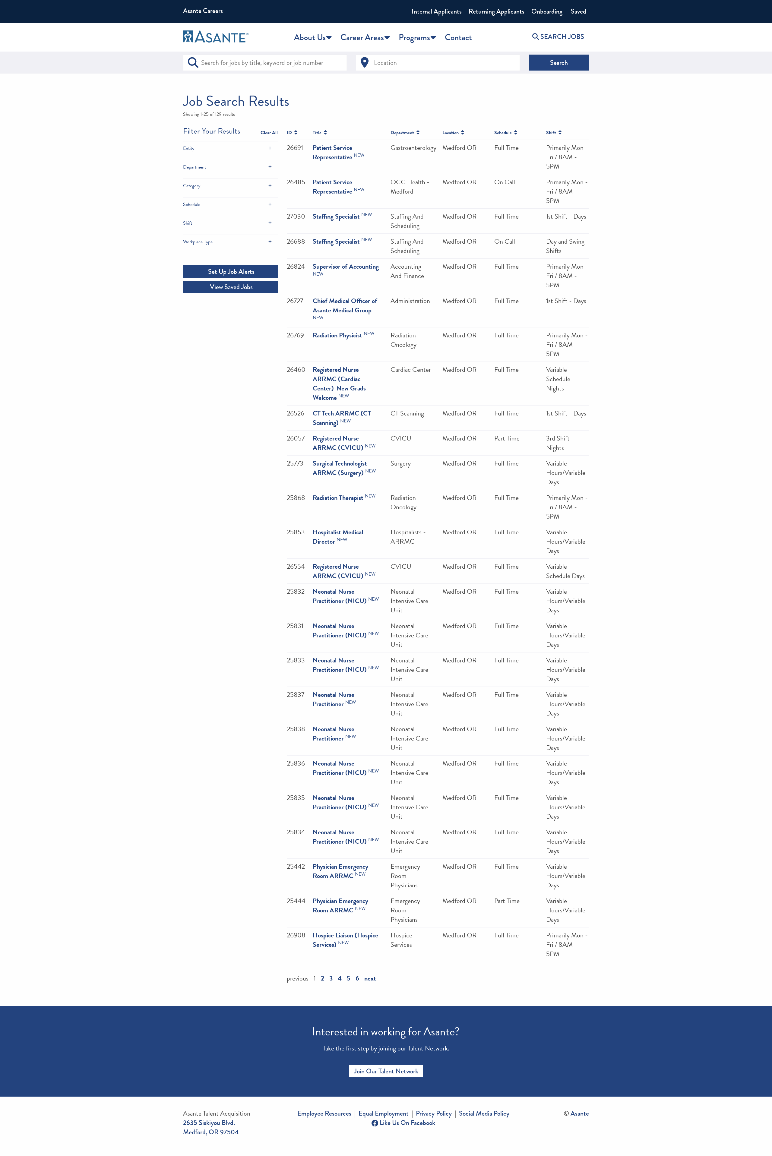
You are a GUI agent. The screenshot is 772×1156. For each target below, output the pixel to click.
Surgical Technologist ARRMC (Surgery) (340, 468)
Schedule (191, 204)
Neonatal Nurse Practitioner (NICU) (340, 596)
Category (191, 185)
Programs (414, 37)
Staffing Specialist (336, 216)
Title (318, 132)
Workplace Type (198, 241)
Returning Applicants (496, 11)
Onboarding (546, 11)
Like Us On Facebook (406, 1123)
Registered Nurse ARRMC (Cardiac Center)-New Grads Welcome (339, 384)
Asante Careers (203, 11)
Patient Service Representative (332, 152)
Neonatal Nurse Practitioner (333, 699)
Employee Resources (324, 1113)
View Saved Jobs (230, 287)
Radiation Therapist (338, 498)
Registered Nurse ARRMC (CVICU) (338, 443)
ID (290, 132)
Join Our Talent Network (386, 1071)
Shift (187, 223)
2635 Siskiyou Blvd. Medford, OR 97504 (211, 1127)
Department (194, 167)
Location (451, 132)
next (370, 978)
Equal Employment (384, 1113)
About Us (310, 37)
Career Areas (362, 37)
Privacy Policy (434, 1113)
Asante (580, 1113)
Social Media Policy (484, 1113)
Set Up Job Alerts (231, 271)
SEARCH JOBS (561, 37)
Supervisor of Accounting (346, 266)
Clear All (269, 132)
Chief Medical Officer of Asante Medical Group (345, 305)
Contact (458, 37)
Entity (188, 148)
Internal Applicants (437, 11)
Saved (577, 11)
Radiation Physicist (337, 335)
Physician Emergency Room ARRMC (340, 871)
